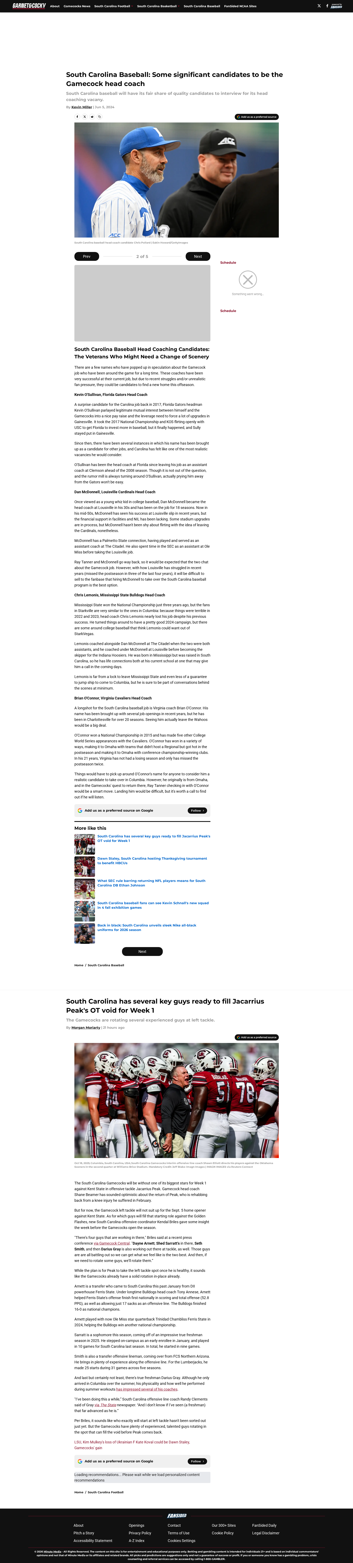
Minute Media (52, 1551)
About (55, 6)
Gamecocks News (77, 6)
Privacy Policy (140, 1533)
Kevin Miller (82, 107)
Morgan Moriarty (86, 1028)
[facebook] (327, 5)
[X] (319, 5)
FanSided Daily (264, 1525)
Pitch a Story (84, 1533)
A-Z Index (136, 1540)
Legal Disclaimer (265, 1533)
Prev (86, 256)
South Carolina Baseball (202, 6)
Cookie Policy (223, 1533)
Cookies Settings (181, 1540)
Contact (174, 1525)
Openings (136, 1525)
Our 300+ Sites (224, 1525)
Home (78, 965)
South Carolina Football (105, 1492)
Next (198, 256)
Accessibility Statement (93, 1540)
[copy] (99, 117)
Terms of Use (179, 1533)
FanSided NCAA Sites (240, 6)
